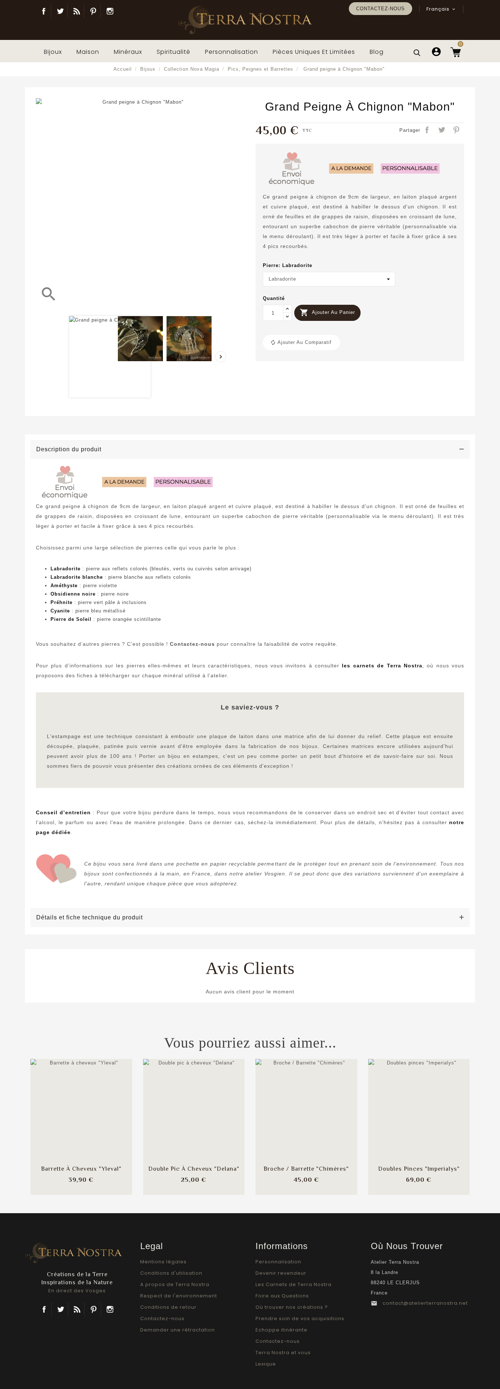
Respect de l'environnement (178, 1295)
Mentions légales (163, 1261)
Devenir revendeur (280, 1273)
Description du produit (68, 449)
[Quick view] (100, 1125)
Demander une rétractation (177, 1329)
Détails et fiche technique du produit (89, 917)
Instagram (109, 11)
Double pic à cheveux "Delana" (193, 1169)
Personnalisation (278, 1261)
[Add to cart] (62, 1103)
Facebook (44, 11)
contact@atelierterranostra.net (425, 1303)
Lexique (265, 1363)
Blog (77, 11)
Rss (77, 1309)
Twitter (60, 11)
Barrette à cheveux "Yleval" (81, 1169)
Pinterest (93, 11)
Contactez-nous (380, 8)
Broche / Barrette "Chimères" (306, 1169)
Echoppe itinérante (281, 1329)
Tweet (442, 130)
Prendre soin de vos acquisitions (299, 1318)
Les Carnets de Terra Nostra (293, 1284)
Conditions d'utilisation (171, 1273)
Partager (427, 130)
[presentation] (220, 356)
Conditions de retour (168, 1307)
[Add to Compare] (81, 1103)
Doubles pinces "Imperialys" (419, 1169)
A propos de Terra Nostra (174, 1284)
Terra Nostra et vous (283, 1352)
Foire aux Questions (282, 1295)
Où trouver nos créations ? (291, 1307)
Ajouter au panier (327, 312)
